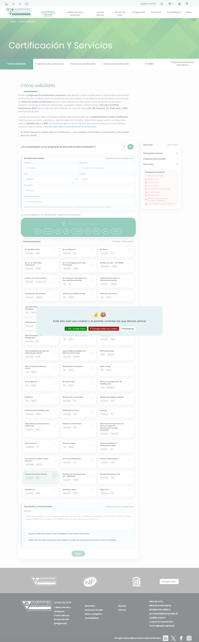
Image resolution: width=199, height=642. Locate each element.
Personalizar (128, 329)
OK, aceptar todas (77, 329)
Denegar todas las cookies (105, 329)
